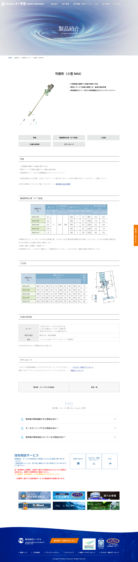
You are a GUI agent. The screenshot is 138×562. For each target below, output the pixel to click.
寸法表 (103, 137)
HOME (10, 57)
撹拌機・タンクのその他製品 (43, 387)
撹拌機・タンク (26, 57)
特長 (34, 137)
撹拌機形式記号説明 (63, 184)
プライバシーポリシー (53, 552)
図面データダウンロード (87, 552)
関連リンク (23, 552)
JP (128, 3)
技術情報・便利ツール (82, 4)
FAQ (96, 4)
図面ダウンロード (77, 370)
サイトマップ (69, 552)
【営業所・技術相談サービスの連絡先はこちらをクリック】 (38, 474)
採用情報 (117, 4)
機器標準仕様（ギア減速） (69, 137)
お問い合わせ (78, 459)
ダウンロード (69, 144)
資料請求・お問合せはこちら (64, 540)
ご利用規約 (36, 552)
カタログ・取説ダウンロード (82, 367)
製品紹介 (54, 4)
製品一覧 (94, 387)
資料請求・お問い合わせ (136, 235)
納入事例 (65, 4)
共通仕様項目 (35, 144)
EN (131, 3)
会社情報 (106, 4)
